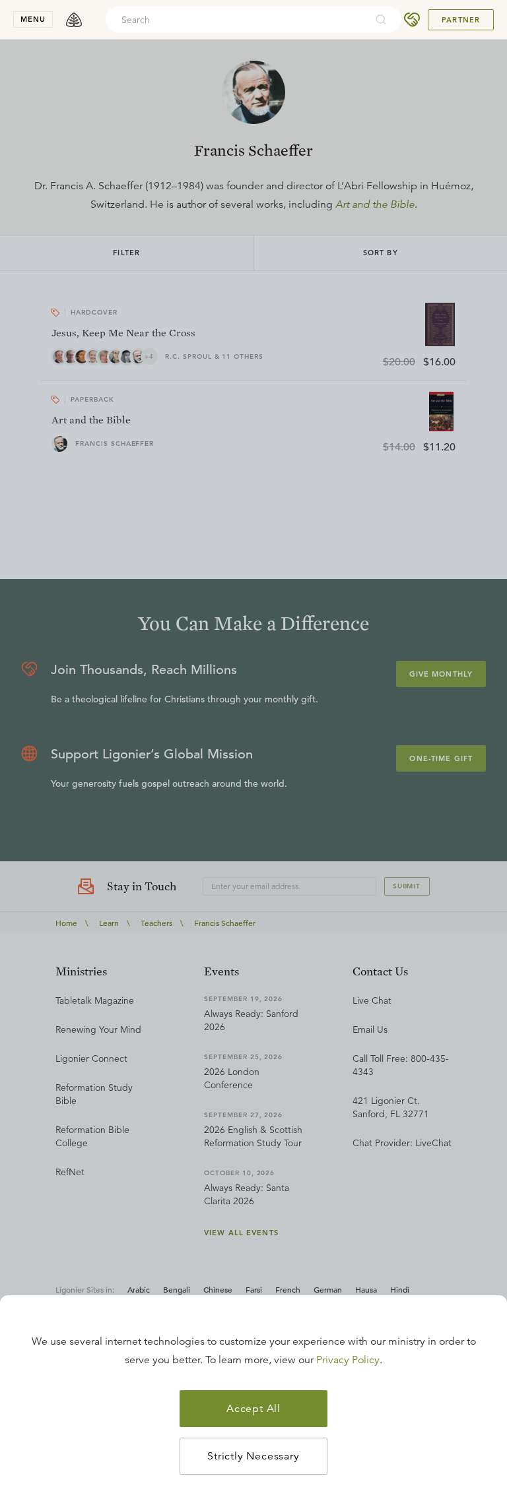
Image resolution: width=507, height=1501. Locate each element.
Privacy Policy (348, 1359)
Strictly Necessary (253, 1456)
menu (33, 19)
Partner (461, 19)
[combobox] (235, 19)
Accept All (253, 1408)
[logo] (74, 20)
